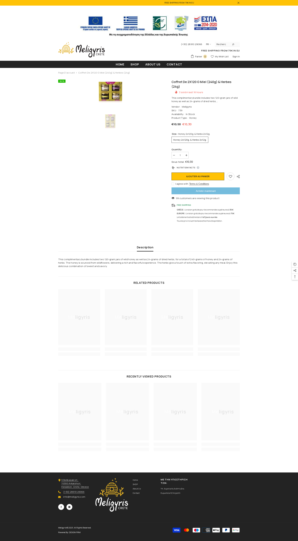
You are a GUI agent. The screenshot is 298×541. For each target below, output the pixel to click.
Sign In (236, 56)
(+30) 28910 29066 (73, 491)
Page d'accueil (66, 72)
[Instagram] (69, 507)
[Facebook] (61, 507)
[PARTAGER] (237, 176)
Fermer (238, 3)
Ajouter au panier (198, 176)
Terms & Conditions (199, 183)
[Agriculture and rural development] (149, 22)
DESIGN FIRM (75, 532)
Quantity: (177, 149)
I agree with (181, 183)
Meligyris (187, 106)
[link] (79, 349)
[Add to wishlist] (230, 176)
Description (145, 247)
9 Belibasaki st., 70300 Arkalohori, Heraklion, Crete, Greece (75, 483)
